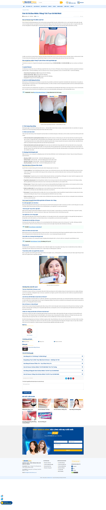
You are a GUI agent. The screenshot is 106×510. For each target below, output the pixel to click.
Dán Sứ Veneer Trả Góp (36, 241)
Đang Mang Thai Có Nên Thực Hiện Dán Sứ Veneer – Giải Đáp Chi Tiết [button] (41, 360)
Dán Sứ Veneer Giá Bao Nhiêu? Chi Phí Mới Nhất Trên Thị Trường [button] (40, 367)
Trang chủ (24, 9)
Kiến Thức (66, 6)
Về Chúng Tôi (29, 6)
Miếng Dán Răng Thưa (27, 409)
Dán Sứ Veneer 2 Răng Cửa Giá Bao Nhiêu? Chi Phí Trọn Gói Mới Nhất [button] (41, 374)
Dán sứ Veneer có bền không (35, 227)
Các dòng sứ (36, 6)
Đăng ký (68, 450)
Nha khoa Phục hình (47, 466)
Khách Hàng (60, 6)
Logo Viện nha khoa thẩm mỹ (29, 2)
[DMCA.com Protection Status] (74, 472)
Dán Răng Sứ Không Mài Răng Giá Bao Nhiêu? (29, 422)
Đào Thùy (37, 16)
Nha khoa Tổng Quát (47, 467)
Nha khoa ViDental (61, 467)
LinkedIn (71, 378)
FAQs (27, 9)
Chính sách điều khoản (62, 466)
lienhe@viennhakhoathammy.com (31, 472)
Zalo (73, 468)
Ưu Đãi (54, 6)
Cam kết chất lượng (61, 462)
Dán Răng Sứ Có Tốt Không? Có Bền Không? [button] (35, 356)
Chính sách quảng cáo (62, 464)
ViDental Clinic (50, 477)
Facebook (68, 378)
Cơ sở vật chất (60, 469)
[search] (61, 2)
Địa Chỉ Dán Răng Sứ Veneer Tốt (40, 92)
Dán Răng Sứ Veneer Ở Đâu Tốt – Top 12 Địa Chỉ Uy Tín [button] (38, 363)
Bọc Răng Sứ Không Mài (75, 409)
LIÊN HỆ (72, 6)
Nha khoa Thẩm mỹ (47, 462)
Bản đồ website (60, 471)
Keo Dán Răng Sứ (42, 421)
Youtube (74, 470)
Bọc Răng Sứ (44, 6)
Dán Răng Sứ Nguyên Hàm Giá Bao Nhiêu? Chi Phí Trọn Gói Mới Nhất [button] (41, 370)
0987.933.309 (76, 461)
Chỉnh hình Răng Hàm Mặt (48, 464)
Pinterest (73, 378)
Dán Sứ (49, 6)
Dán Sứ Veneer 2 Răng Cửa (60, 409)
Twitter (66, 378)
